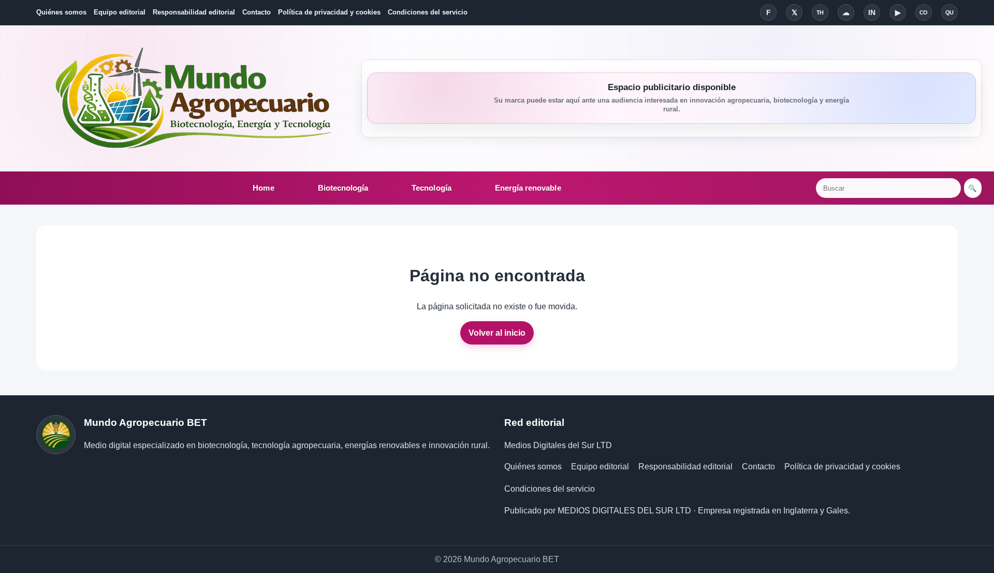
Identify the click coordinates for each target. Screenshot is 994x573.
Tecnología (431, 187)
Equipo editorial (119, 12)
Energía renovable (528, 187)
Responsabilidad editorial (194, 12)
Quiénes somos (61, 12)
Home (263, 187)
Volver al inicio (497, 332)
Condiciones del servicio (427, 12)
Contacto (256, 12)
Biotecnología (343, 187)
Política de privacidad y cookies (329, 12)
